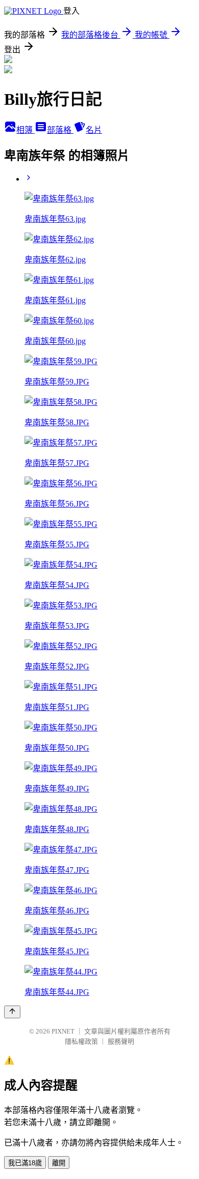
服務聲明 (121, 1041)
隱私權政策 (81, 1041)
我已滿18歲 (25, 1163)
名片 (94, 130)
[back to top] (12, 1012)
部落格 (60, 130)
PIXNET (63, 1031)
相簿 (25, 130)
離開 (58, 1163)
